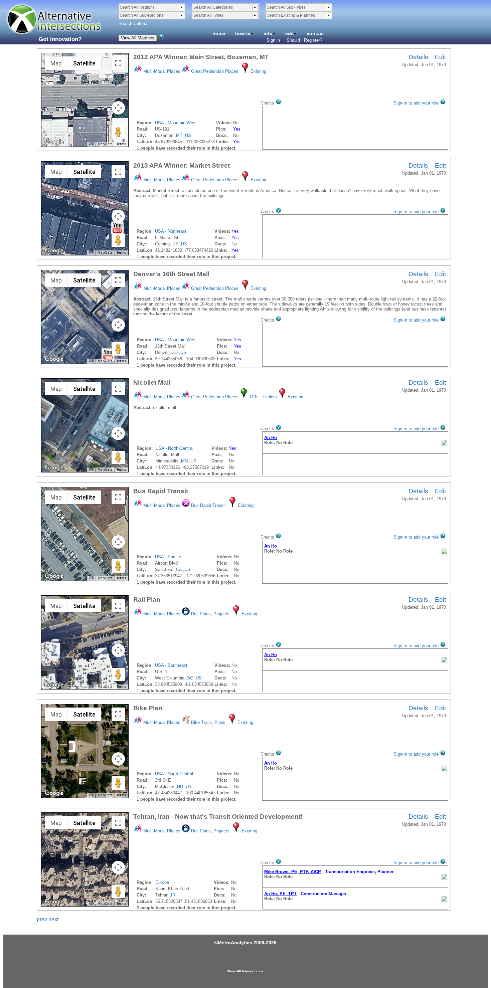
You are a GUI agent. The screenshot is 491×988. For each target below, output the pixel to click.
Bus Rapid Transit (208, 505)
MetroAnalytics (235, 942)
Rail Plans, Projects (210, 613)
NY (175, 243)
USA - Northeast (170, 231)
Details (418, 56)
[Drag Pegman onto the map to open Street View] (118, 132)
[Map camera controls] (118, 108)
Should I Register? (304, 40)
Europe (162, 882)
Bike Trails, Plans (208, 722)
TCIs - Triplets (263, 396)
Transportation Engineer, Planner (328, 871)
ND (180, 786)
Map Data (105, 144)
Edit (440, 56)
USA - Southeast (171, 665)
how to (243, 33)
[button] (117, 227)
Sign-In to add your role (416, 103)
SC (190, 677)
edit (289, 33)
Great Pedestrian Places (214, 71)
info (268, 33)
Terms (121, 144)
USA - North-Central (174, 448)
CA (179, 569)
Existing (258, 71)
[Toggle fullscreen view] (118, 63)
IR (173, 895)
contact (315, 33)
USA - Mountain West (176, 122)
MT (179, 135)
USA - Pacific (168, 556)
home (218, 33)
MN (184, 460)
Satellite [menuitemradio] (84, 63)
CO (174, 352)
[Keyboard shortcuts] (91, 143)
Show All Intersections (245, 971)
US (188, 135)
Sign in (273, 40)
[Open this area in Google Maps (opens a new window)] (54, 142)
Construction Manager (305, 893)
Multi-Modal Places (161, 71)
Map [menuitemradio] (56, 63)
